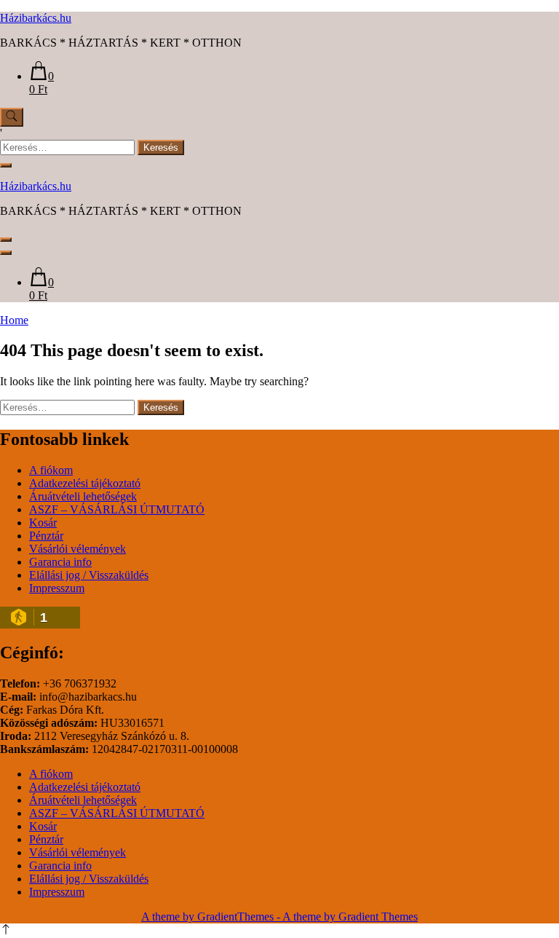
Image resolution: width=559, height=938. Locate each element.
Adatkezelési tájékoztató (84, 483)
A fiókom (51, 470)
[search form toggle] (11, 117)
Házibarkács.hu (35, 18)
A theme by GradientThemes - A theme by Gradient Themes (279, 916)
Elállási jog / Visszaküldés (88, 575)
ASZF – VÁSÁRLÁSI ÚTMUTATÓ (117, 509)
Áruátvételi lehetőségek (83, 496)
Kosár (43, 522)
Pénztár (46, 535)
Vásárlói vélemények (77, 549)
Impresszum (56, 588)
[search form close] (6, 165)
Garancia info (60, 562)
